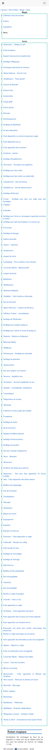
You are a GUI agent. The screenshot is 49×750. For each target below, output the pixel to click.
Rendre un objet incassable (13, 594)
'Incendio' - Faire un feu (12, 599)
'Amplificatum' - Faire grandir (14, 79)
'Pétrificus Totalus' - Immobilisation (16, 313)
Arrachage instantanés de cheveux (16, 67)
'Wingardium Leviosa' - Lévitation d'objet (18, 714)
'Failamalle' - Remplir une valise (15, 542)
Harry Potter (13, 10)
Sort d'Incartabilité (10, 588)
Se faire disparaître (10, 130)
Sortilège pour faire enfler (12, 170)
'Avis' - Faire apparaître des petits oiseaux (19, 479)
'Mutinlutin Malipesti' (10, 290)
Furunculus (7, 227)
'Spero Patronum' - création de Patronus (18, 307)
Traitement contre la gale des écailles (17, 410)
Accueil (4, 10)
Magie (22, 10)
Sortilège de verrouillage (12, 553)
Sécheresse (7, 697)
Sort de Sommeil (9, 302)
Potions (6, 21)
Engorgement (8, 519)
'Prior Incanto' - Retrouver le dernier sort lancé (20, 679)
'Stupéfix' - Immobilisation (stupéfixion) (17, 388)
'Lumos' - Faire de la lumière (14, 662)
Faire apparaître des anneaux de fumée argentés (21, 616)
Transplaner (7, 416)
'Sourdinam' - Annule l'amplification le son (18, 382)
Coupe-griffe (7, 101)
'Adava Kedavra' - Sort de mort (14, 73)
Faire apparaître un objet (12, 605)
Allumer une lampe (10, 668)
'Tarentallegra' (8, 393)
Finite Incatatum (9, 50)
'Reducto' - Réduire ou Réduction (15, 336)
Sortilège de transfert (11, 445)
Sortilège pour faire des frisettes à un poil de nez (21, 222)
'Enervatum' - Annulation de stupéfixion (18, 164)
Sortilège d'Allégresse (11, 61)
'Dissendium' (8, 508)
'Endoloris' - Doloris (10, 153)
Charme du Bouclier (10, 84)
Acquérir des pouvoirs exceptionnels (16, 56)
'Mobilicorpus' (8, 285)
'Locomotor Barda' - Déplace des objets (18, 656)
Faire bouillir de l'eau (11, 548)
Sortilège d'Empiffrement (12, 159)
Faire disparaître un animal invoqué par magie (20, 136)
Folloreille (6, 210)
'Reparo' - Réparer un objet (13, 645)
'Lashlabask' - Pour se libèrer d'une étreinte (19, 262)
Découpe (6, 113)
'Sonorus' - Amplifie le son (13, 376)
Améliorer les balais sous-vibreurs (16, 468)
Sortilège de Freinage (11, 559)
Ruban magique (9, 691)
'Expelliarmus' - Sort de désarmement (17, 187)
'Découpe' (7, 502)
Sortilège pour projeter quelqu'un (15, 325)
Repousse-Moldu (9, 342)
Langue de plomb (9, 273)
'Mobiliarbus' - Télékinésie (13, 702)
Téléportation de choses (12, 399)
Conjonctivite (8, 96)
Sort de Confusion (10, 491)
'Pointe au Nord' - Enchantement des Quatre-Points (22, 719)
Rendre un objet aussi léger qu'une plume (19, 634)
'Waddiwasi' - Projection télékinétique (17, 708)
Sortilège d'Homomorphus (13, 439)
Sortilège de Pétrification (12, 319)
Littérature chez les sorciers (13, 15)
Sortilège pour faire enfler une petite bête (18, 176)
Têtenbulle (7, 405)
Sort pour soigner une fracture (14, 370)
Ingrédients (7, 27)
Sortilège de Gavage (11, 233)
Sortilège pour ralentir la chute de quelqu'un (19, 330)
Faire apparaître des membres (14, 147)
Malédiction (7, 279)
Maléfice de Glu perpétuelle (13, 571)
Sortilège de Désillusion (12, 124)
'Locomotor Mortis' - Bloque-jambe (16, 267)
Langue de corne (9, 256)
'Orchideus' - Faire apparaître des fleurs (18, 611)
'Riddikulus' (7, 348)
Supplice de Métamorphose (13, 433)
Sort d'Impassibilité (10, 576)
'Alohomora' (7, 462)
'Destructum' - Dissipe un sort (14, 44)
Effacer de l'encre (9, 513)
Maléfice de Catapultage (12, 485)
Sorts (28, 10)
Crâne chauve (8, 107)
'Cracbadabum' (9, 496)
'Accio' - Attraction (10, 456)
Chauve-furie (8, 90)
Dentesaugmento (9, 119)
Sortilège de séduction (11, 359)
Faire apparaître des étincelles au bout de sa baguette (23, 639)
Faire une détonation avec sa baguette (17, 651)
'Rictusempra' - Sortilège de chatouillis (17, 353)
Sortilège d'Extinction (11, 193)
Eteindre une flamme (11, 531)
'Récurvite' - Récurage (11, 685)
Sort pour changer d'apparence (15, 450)
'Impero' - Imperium (10, 245)
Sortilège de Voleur (10, 422)
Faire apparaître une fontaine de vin (16, 622)
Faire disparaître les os (12, 142)
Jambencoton (8, 250)
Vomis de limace (9, 428)
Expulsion (6, 525)
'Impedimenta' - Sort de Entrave (15, 182)
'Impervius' (7, 582)
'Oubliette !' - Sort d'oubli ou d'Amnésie (17, 296)
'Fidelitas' (6, 204)
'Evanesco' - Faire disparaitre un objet (17, 536)
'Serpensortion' (9, 365)
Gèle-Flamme (8, 565)
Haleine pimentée (9, 239)
